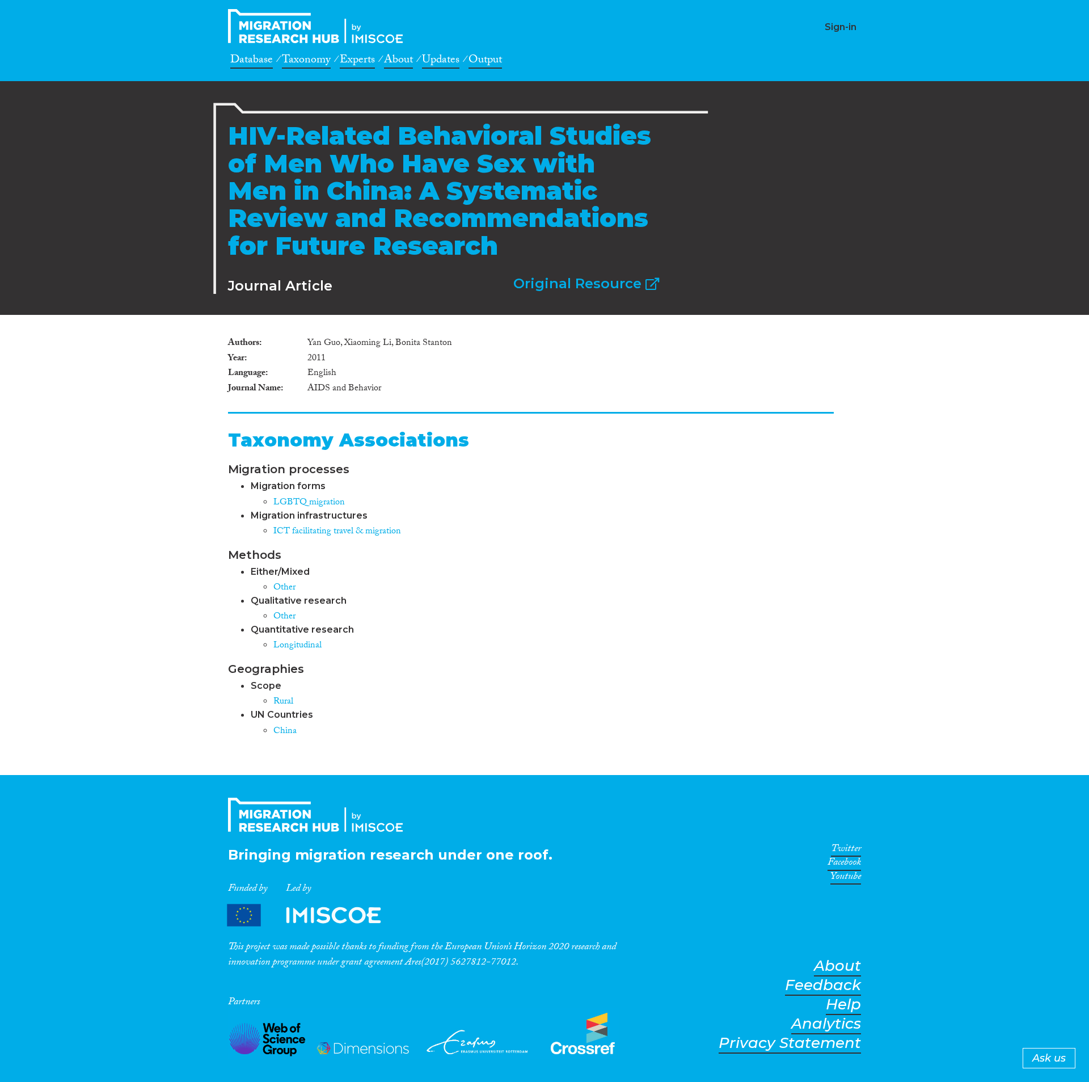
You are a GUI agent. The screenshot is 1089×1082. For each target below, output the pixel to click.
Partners (313, 915)
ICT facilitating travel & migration (337, 532)
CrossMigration (319, 26)
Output (485, 61)
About (398, 61)
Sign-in (840, 27)
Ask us (1049, 1058)
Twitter (846, 850)
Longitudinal (297, 646)
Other (284, 588)
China (285, 731)
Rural (283, 702)
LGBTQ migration (309, 503)
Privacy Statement (790, 1043)
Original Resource (579, 283)
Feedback (823, 985)
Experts (357, 61)
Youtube (845, 878)
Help (843, 1004)
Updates (440, 61)
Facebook (844, 864)
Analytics (826, 1024)
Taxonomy (306, 61)
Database (251, 61)
